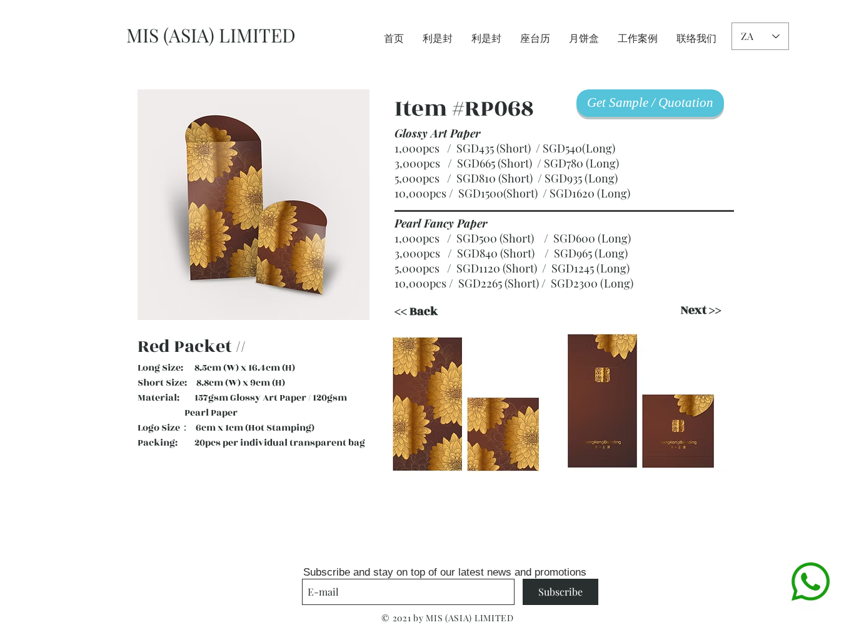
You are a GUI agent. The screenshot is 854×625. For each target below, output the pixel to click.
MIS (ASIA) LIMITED (211, 35)
